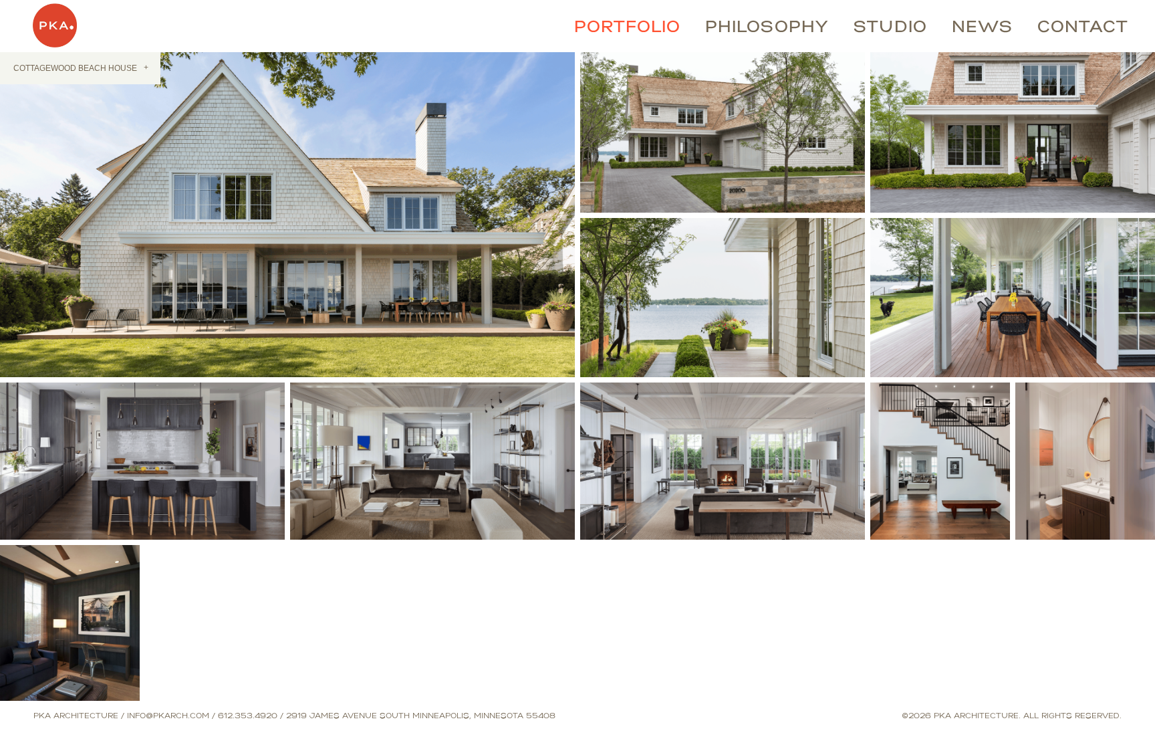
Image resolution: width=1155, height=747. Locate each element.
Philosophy (767, 25)
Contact (1082, 25)
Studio (890, 25)
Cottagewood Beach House (80, 61)
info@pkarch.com (168, 709)
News (982, 25)
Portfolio (627, 25)
